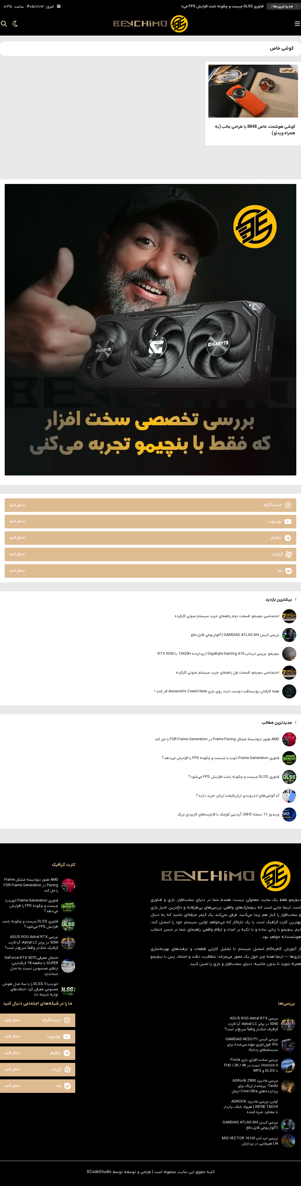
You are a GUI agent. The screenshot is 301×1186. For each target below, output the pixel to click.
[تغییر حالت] (13, 24)
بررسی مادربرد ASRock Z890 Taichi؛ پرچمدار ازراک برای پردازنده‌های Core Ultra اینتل (255, 1086)
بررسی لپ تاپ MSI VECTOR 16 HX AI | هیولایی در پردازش (250, 1141)
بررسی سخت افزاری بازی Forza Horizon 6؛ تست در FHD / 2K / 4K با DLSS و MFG (251, 1065)
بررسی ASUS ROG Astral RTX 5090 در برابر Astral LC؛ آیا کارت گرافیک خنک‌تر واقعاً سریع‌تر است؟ (31, 942)
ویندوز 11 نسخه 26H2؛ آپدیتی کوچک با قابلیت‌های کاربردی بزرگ (228, 814)
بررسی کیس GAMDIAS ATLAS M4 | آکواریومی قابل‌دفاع (235, 634)
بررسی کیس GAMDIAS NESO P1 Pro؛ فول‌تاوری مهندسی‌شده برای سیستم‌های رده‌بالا (251, 1044)
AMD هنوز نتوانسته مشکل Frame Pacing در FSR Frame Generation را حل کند (217, 739)
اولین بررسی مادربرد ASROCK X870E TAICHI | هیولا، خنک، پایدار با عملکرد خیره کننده (251, 1107)
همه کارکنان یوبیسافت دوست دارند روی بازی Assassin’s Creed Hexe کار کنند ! (216, 691)
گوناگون (287, 70)
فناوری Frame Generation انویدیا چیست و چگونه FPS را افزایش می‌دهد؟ (220, 758)
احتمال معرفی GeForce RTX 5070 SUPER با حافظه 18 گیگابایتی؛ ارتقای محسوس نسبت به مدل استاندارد (31, 965)
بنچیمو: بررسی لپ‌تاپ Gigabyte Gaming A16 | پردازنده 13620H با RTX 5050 (218, 653)
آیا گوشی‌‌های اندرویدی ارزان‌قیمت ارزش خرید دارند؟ (222, 6)
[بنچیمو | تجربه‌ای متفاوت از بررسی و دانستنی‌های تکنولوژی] (150, 24)
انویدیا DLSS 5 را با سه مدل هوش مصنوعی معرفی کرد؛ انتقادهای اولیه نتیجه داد (30, 989)
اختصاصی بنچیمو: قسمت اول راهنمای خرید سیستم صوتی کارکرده (227, 672)
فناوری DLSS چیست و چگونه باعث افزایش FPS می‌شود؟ (233, 776)
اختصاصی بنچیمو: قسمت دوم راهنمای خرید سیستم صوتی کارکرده (227, 616)
